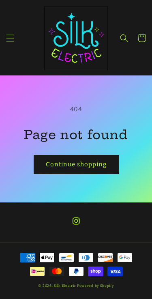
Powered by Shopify (95, 286)
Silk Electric (65, 286)
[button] (10, 38)
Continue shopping (76, 164)
